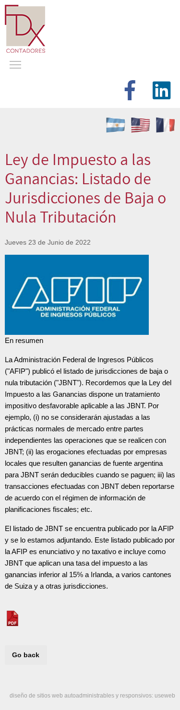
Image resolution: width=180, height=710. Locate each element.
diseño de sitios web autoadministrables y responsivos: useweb (92, 695)
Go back (25, 655)
